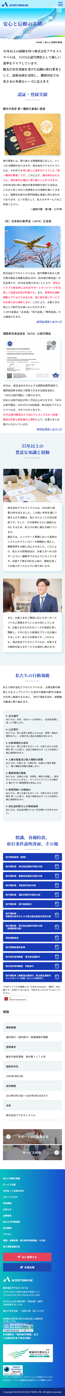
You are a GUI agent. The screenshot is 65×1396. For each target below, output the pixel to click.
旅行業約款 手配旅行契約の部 (21, 885)
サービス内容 (9, 1184)
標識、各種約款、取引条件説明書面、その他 (24, 1240)
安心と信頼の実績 (11, 1178)
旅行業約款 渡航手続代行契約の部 (23, 894)
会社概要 (7, 1227)
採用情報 (7, 1203)
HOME (39, 42)
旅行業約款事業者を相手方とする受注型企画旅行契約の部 (28, 915)
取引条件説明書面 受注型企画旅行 (23, 956)
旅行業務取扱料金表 (15, 947)
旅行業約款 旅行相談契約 (19, 904)
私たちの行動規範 (11, 1221)
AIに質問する (29, 1257)
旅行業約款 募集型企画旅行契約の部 (24, 875)
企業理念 (7, 1215)
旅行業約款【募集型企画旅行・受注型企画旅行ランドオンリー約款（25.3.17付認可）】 (28, 977)
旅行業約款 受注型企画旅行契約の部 (24, 866)
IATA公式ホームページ (49, 429)
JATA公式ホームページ (49, 321)
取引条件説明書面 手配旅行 (20, 966)
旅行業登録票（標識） (16, 857)
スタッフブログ (10, 1196)
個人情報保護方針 (11, 1246)
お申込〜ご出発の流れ (13, 1190)
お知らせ (7, 1209)
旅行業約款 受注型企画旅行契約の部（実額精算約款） (24, 927)
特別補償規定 (12, 937)
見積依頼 (29, 1267)
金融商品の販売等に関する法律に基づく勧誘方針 (23, 1318)
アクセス (7, 1234)
